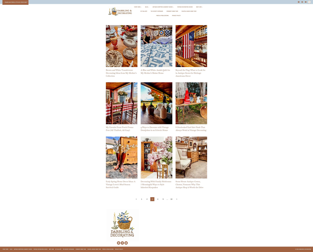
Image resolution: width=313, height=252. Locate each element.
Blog (11, 249)
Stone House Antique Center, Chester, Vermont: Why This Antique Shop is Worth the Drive (189, 184)
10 (171, 199)
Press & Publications (162, 15)
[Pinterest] (302, 2)
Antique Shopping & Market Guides (23, 249)
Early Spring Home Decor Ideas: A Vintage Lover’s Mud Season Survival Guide (120, 184)
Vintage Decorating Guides (185, 7)
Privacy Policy (176, 15)
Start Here (5, 249)
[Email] (126, 243)
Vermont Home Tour (172, 11)
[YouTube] (305, 2)
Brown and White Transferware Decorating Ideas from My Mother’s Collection (121, 73)
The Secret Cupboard (157, 11)
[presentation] (121, 46)
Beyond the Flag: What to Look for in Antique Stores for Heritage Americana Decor (190, 73)
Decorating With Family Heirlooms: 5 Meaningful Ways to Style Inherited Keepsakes (156, 184)
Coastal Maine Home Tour (189, 11)
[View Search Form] (309, 2)
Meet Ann (51, 249)
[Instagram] (298, 2)
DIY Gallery (144, 11)
